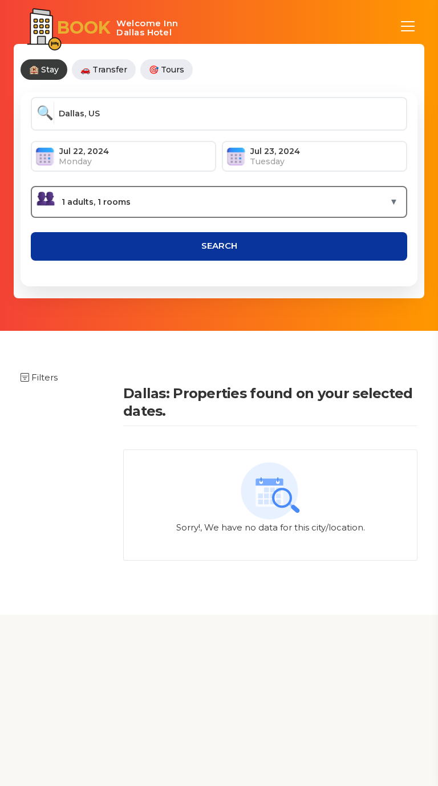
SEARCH (219, 245)
